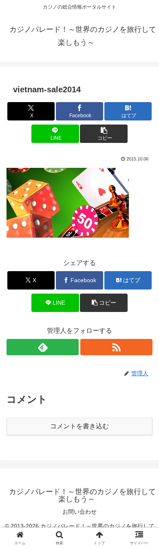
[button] (103, 134)
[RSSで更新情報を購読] (116, 347)
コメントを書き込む (79, 426)
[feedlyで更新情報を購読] (43, 347)
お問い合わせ (79, 511)
